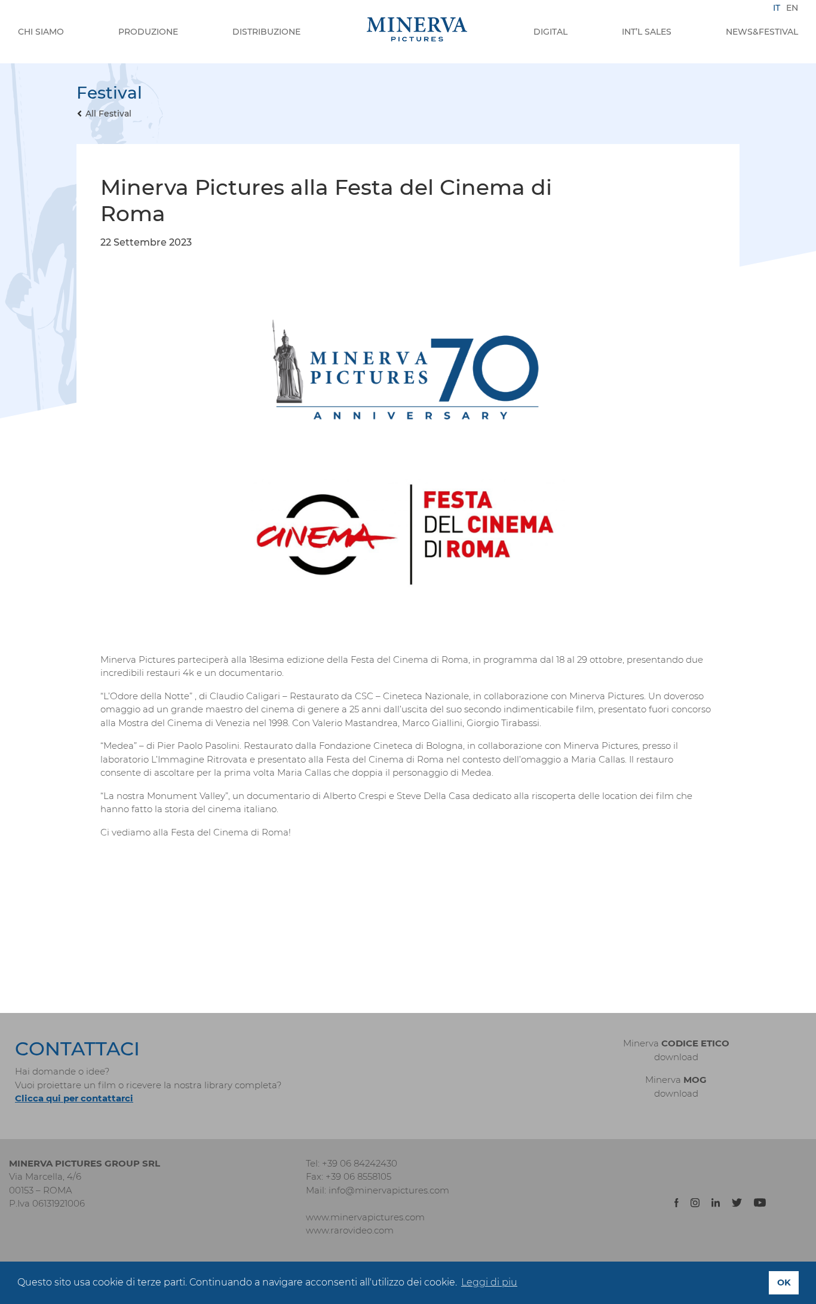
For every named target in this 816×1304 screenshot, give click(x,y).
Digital (550, 31)
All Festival (108, 113)
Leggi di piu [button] (489, 1282)
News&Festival (762, 31)
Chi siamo (41, 31)
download (676, 1057)
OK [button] (784, 1282)
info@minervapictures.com (389, 1190)
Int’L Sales (646, 31)
